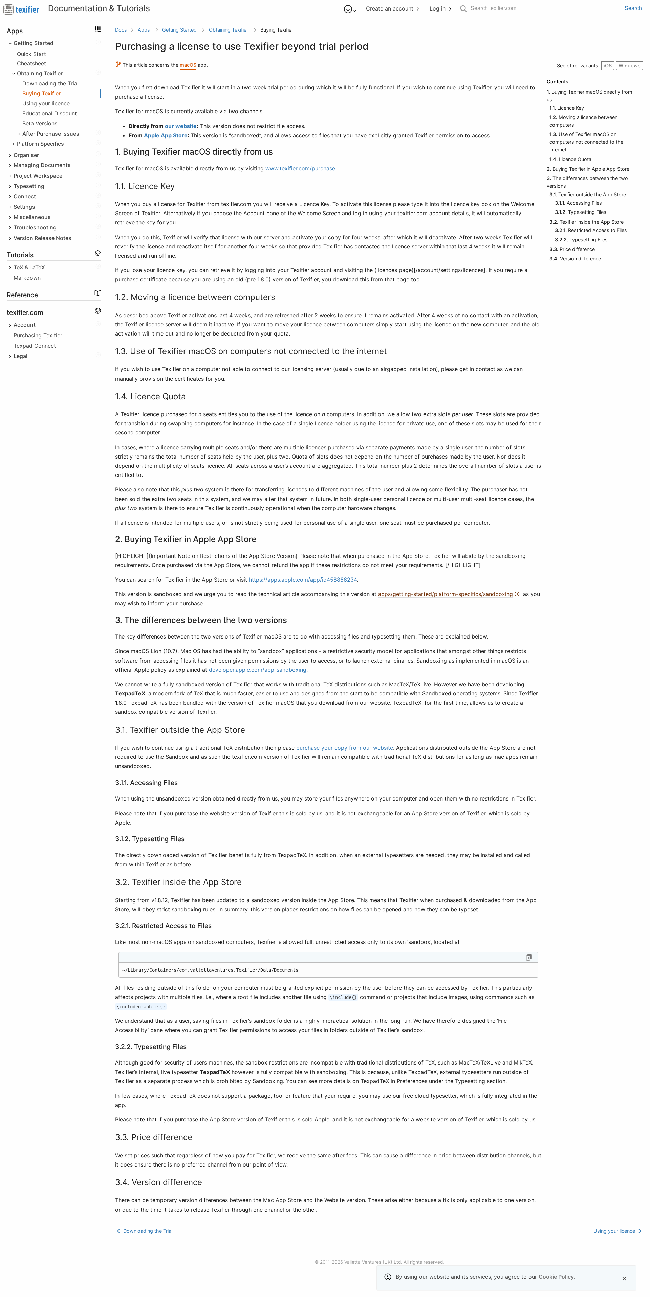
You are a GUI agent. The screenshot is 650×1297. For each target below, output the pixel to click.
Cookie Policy (556, 1276)
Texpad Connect (35, 345)
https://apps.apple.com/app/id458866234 (303, 579)
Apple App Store (166, 135)
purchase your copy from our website (344, 747)
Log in (438, 8)
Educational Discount (49, 113)
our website (181, 126)
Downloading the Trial (50, 83)
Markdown (27, 278)
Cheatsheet (31, 63)
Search (633, 8)
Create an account (390, 8)
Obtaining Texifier (228, 30)
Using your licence (46, 103)
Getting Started (179, 30)
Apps (144, 30)
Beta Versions (39, 123)
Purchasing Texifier (38, 335)
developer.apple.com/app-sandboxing (257, 669)
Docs (121, 30)
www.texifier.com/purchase (300, 168)
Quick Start (31, 53)
